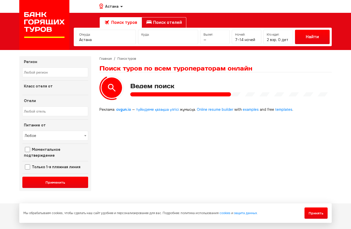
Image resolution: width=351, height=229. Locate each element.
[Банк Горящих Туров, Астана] (44, 25)
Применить (55, 182)
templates (283, 109)
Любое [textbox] (30, 135)
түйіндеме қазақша (152, 109)
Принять (316, 213)
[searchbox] (56, 72)
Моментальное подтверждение (42, 152)
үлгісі (174, 109)
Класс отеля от (38, 86)
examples (251, 109)
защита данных (245, 213)
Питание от (35, 125)
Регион (30, 61)
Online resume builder (215, 109)
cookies (224, 213)
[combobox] (55, 72)
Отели (30, 100)
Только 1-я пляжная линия (55, 167)
